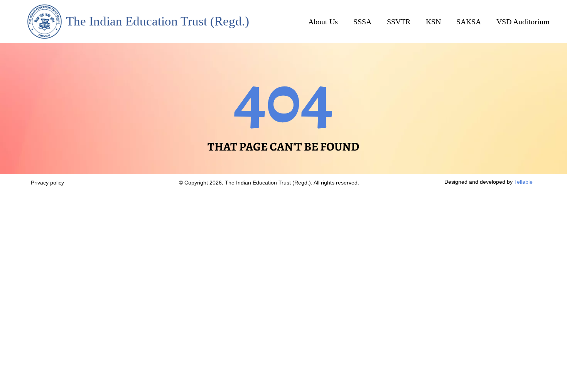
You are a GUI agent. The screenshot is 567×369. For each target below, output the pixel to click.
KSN (433, 21)
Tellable (523, 182)
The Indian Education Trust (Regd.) (157, 21)
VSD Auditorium (523, 21)
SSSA (362, 21)
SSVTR (398, 21)
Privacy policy (48, 182)
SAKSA (468, 21)
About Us (323, 21)
